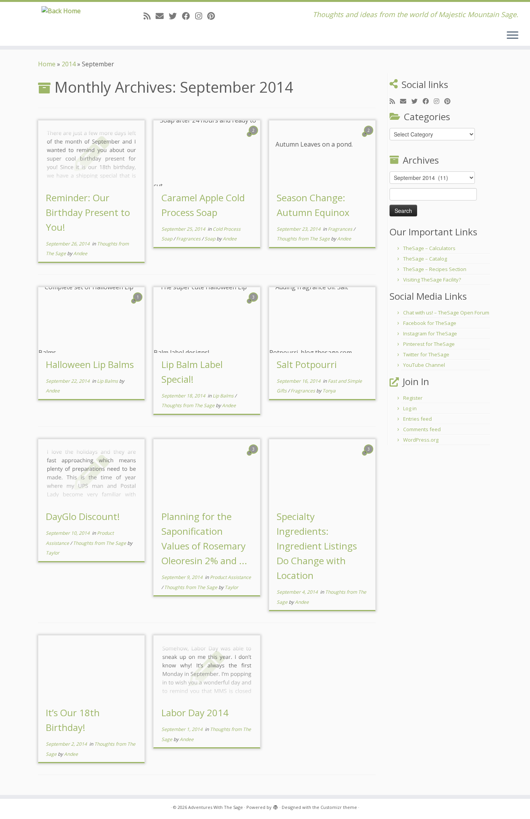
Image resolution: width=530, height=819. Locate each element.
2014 (69, 64)
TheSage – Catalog (425, 258)
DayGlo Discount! (83, 516)
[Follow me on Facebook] (188, 15)
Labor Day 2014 (195, 712)
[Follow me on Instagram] (201, 15)
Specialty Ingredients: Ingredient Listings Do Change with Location (317, 546)
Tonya (329, 390)
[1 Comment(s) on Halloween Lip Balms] (138, 304)
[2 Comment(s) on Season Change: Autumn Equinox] (369, 137)
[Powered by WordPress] (275, 806)
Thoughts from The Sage (304, 238)
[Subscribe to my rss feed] (150, 15)
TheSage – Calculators (429, 248)
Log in (410, 408)
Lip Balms (108, 381)
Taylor (52, 552)
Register (413, 397)
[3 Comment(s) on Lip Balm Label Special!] (254, 304)
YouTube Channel (424, 364)
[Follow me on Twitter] (175, 15)
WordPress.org (420, 439)
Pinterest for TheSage (429, 343)
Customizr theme (338, 807)
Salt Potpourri (307, 364)
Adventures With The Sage (215, 807)
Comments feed (422, 429)
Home (46, 64)
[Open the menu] (512, 35)
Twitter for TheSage (426, 354)
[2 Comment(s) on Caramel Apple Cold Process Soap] (254, 137)
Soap (210, 238)
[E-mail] (162, 15)
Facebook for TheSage (429, 323)
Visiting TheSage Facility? (432, 279)
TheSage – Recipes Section (434, 269)
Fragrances (189, 238)
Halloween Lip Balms (90, 364)
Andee (80, 253)
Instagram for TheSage (430, 333)
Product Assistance (230, 577)
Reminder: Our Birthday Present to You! (88, 212)
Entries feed (417, 418)
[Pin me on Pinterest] (213, 15)
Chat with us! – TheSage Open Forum (446, 312)
